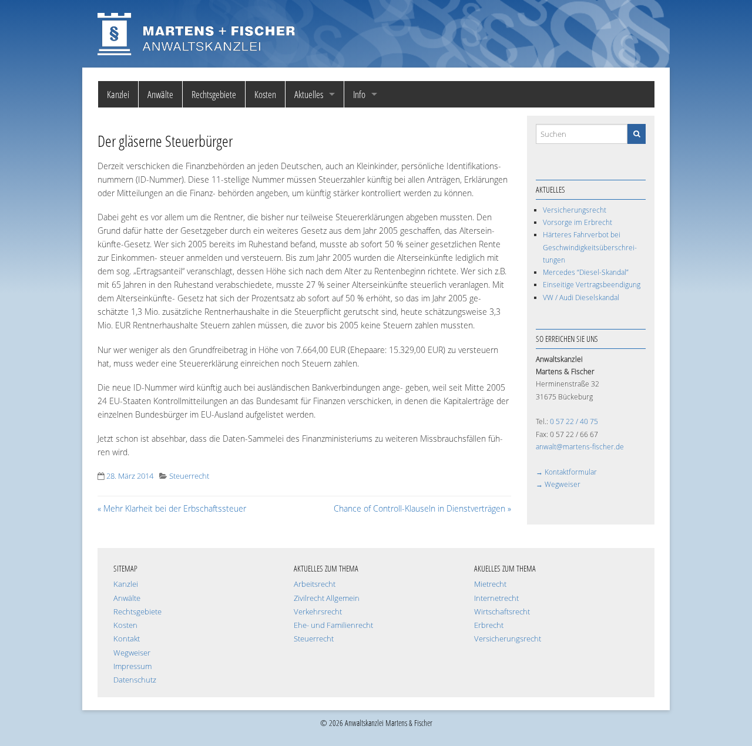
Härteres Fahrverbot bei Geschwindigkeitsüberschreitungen (590, 247)
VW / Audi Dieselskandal (581, 297)
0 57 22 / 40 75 (574, 421)
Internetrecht (496, 598)
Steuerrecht (189, 476)
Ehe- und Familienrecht (333, 625)
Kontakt (126, 639)
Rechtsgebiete (214, 94)
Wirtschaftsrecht (502, 612)
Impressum (132, 666)
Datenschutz (134, 680)
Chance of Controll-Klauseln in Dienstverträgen (422, 508)
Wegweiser (131, 653)
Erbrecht (488, 625)
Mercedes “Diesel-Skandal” (586, 272)
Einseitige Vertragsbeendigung (591, 284)
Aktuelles (308, 94)
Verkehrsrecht (318, 612)
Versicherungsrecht (574, 210)
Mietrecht (490, 584)
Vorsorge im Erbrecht (577, 222)
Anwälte (160, 94)
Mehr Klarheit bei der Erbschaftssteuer (172, 508)
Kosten (265, 94)
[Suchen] (636, 133)
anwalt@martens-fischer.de (580, 446)
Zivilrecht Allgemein (327, 598)
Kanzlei (118, 94)
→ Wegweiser (558, 484)
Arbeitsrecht (314, 584)
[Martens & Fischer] (197, 32)
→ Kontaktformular (566, 472)
